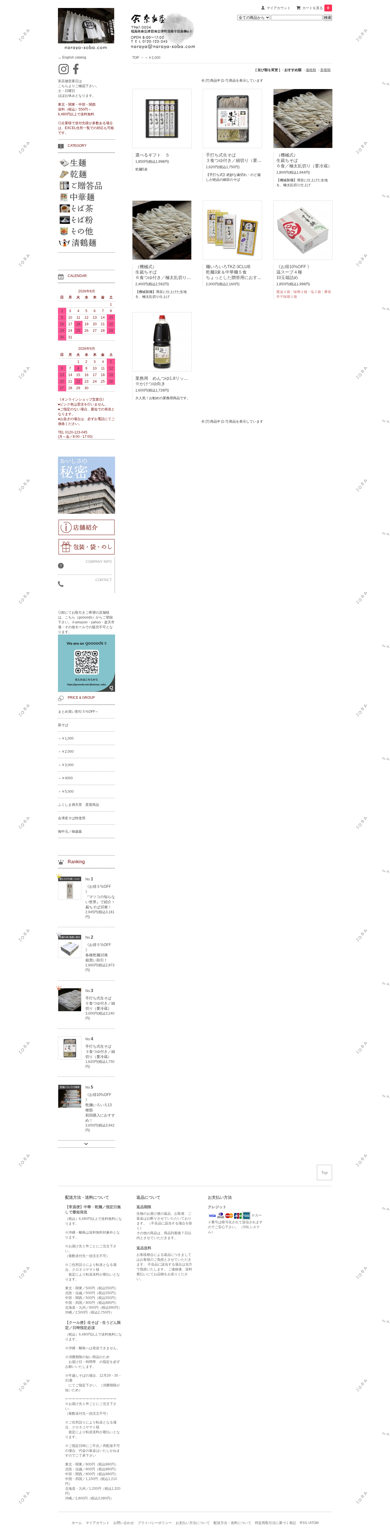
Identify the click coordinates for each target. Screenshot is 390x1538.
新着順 (325, 70)
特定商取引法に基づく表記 (275, 1523)
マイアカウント (279, 8)
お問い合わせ (123, 1523)
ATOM (314, 1523)
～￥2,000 (152, 58)
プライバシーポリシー (155, 1523)
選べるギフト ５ (152, 154)
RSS (303, 1523)
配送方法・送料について (232, 1523)
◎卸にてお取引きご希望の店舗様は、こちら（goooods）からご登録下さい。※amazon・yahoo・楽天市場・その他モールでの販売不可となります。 (86, 622)
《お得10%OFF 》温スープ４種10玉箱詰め (293, 272)
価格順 (311, 70)
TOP (135, 58)
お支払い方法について (193, 1523)
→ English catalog (72, 57)
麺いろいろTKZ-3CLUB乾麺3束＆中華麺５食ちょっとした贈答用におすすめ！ (238, 272)
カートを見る (315, 8)
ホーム (77, 1523)
